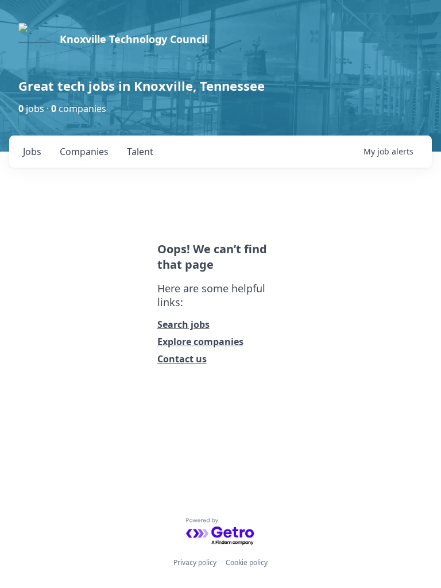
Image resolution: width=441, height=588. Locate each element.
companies (84, 151)
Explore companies (200, 341)
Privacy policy (194, 562)
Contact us (182, 359)
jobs (32, 151)
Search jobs (183, 324)
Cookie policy (247, 562)
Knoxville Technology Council (133, 39)
